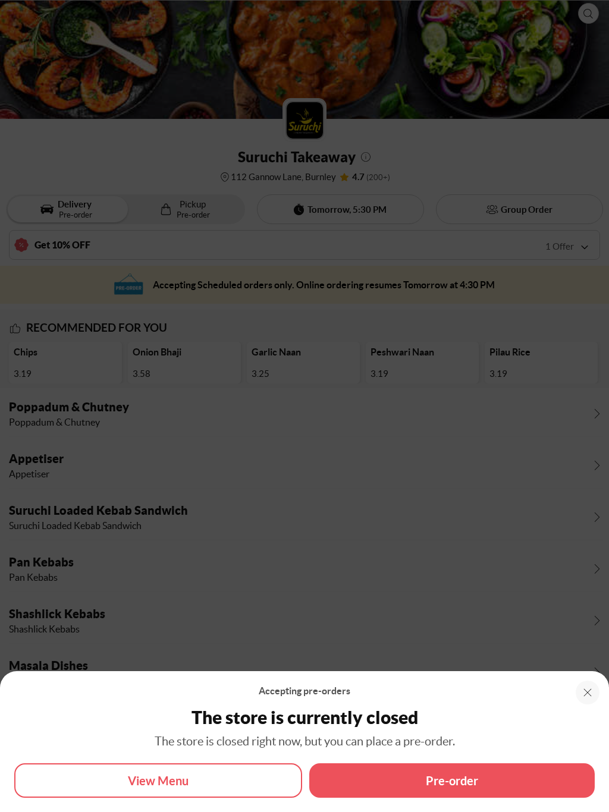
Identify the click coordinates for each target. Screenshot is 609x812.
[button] (587, 692)
